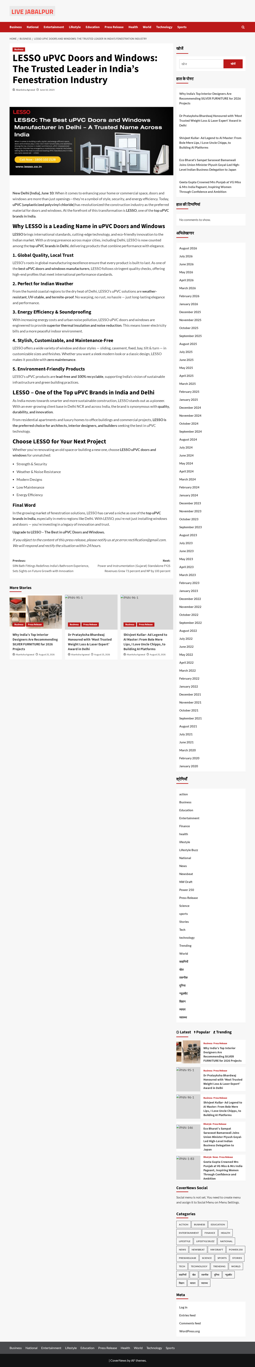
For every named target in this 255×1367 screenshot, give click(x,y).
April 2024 (186, 471)
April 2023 (186, 567)
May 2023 (186, 559)
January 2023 (188, 591)
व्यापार (182, 1009)
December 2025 (190, 312)
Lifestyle (75, 27)
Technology (164, 27)
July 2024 (186, 447)
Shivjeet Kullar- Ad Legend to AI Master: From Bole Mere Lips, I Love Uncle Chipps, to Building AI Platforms (145, 641)
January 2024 (188, 495)
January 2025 (188, 399)
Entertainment (54, 27)
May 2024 (186, 463)
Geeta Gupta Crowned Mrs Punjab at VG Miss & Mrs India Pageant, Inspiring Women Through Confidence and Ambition (210, 186)
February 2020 (189, 758)
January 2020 (188, 766)
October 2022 (188, 614)
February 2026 (189, 296)
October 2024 (188, 423)
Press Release (114, 27)
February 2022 (189, 678)
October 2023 (188, 519)
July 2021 (186, 734)
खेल (181, 969)
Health (133, 27)
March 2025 (187, 383)
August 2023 (188, 535)
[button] (243, 27)
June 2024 (186, 455)
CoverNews (118, 1360)
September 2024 (190, 431)
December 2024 (190, 407)
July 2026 (186, 256)
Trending (185, 945)
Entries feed (187, 1315)
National (33, 27)
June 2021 (186, 742)
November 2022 (190, 607)
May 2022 (186, 654)
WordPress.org (189, 1331)
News (183, 866)
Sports (181, 27)
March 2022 (187, 670)
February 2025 (189, 391)
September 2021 (190, 718)
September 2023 (190, 527)
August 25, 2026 (47, 654)
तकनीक (183, 977)
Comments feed (190, 1323)
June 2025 (186, 360)
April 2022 (186, 662)
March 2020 (187, 750)
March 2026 (187, 288)
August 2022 (188, 630)
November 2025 (190, 320)
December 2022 (190, 599)
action (183, 794)
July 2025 (186, 352)
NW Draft (185, 882)
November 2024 (190, 415)
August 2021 (188, 726)
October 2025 (188, 328)
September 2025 (190, 336)
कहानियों (183, 961)
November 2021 (190, 702)
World (147, 27)
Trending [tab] (223, 1032)
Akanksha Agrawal (25, 89)
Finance (184, 826)
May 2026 (186, 272)
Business (16, 27)
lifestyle (184, 842)
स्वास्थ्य (183, 1017)
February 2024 (189, 487)
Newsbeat (186, 874)
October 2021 (188, 710)
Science (184, 905)
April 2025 (186, 375)
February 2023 (189, 583)
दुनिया (182, 985)
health (183, 834)
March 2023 (187, 575)
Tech (182, 929)
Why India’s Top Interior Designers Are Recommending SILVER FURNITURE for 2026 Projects (35, 641)
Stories (184, 921)
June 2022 (186, 646)
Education (93, 27)
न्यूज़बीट (183, 993)
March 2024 (187, 479)
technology (187, 937)
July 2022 (186, 638)
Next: (134, 566)
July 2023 (186, 543)
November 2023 (190, 511)
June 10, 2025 (47, 89)
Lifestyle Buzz (188, 850)
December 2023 (190, 503)
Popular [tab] (202, 1032)
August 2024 (188, 439)
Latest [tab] (185, 1032)
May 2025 (186, 367)
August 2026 (188, 248)
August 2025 (188, 344)
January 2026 (188, 304)
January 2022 (188, 686)
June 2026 (186, 264)
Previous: (51, 566)
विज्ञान (182, 1001)
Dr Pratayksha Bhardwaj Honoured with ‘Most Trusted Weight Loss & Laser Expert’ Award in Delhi (90, 641)
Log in (183, 1307)
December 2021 (190, 694)
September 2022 (190, 622)
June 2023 (186, 551)
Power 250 (186, 890)
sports (183, 913)
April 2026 (186, 280)
